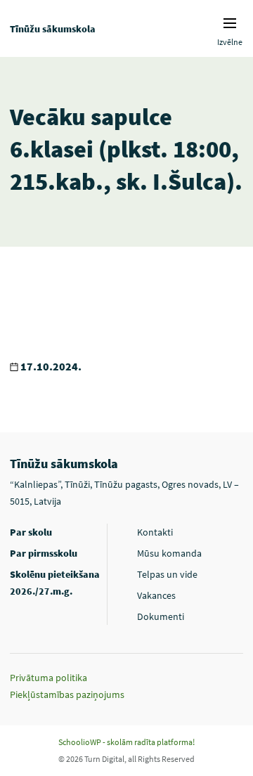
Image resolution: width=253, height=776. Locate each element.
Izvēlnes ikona (229, 23)
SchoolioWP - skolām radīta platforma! (126, 742)
